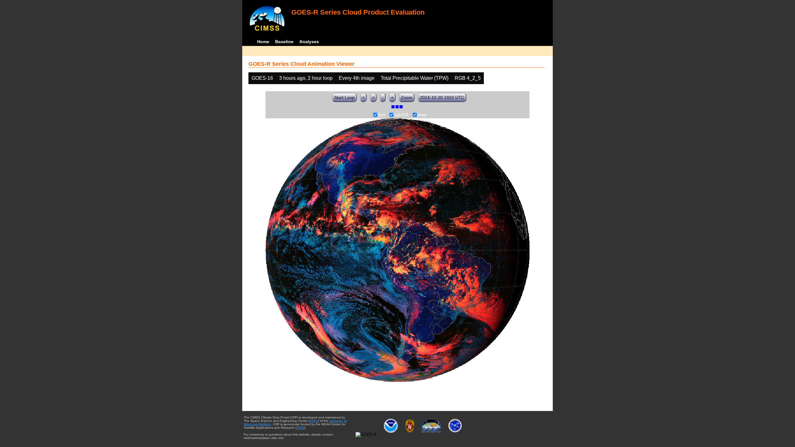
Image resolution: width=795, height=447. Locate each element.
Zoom (406, 97)
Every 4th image (357, 78)
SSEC (313, 420)
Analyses (309, 41)
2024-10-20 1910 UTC (442, 97)
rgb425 (401, 114)
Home (263, 41)
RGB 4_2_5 (468, 78)
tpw (381, 114)
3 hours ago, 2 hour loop (306, 78)
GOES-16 (262, 78)
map (422, 114)
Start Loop (344, 97)
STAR (300, 427)
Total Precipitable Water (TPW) (414, 78)
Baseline (284, 41)
